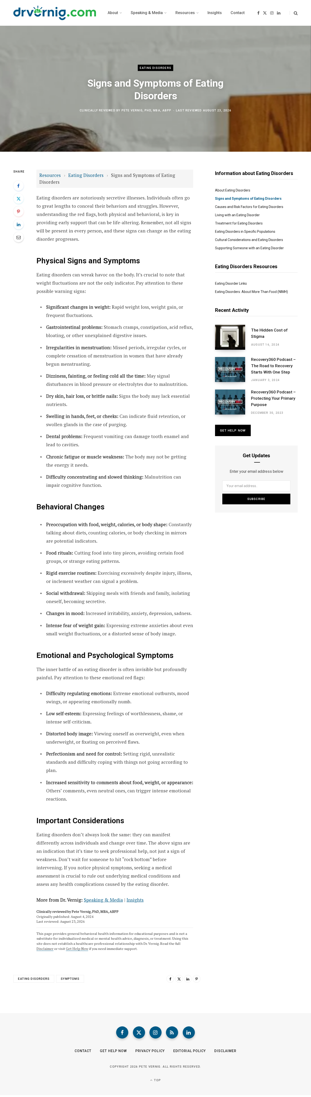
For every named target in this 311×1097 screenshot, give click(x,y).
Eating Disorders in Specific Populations (245, 231)
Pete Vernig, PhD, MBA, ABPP (146, 110)
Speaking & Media (103, 900)
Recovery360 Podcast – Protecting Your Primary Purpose (273, 398)
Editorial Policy (189, 1051)
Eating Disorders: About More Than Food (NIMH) (251, 292)
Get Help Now (77, 948)
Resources (50, 175)
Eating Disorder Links (231, 283)
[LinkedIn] (18, 224)
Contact (83, 1051)
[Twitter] (18, 198)
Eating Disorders (155, 68)
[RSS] (172, 1032)
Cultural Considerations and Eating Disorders (249, 240)
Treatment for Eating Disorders (239, 223)
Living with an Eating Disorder (237, 215)
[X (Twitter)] (139, 1032)
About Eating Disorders (232, 190)
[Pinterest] (18, 211)
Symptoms (70, 979)
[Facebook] (18, 186)
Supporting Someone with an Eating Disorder (249, 248)
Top (157, 1080)
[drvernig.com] (54, 13)
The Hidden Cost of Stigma (269, 333)
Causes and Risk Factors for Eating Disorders (249, 207)
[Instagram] (155, 1032)
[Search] (294, 13)
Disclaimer (44, 948)
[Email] (18, 237)
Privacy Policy (150, 1051)
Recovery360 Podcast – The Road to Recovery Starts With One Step (273, 365)
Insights (135, 900)
